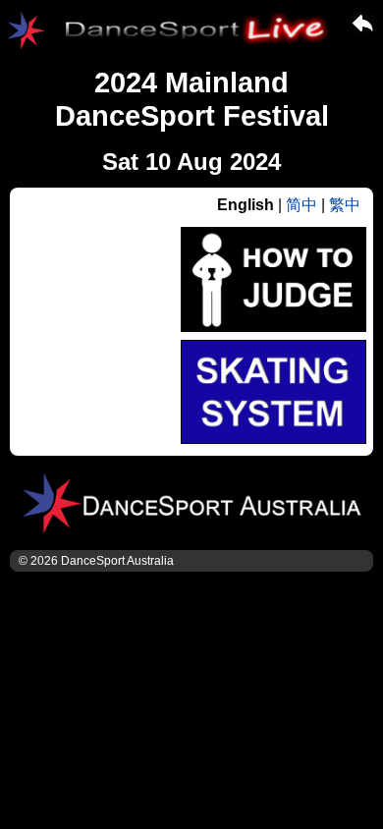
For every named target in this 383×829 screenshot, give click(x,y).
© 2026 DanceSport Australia (96, 561)
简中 (301, 204)
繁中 (344, 204)
